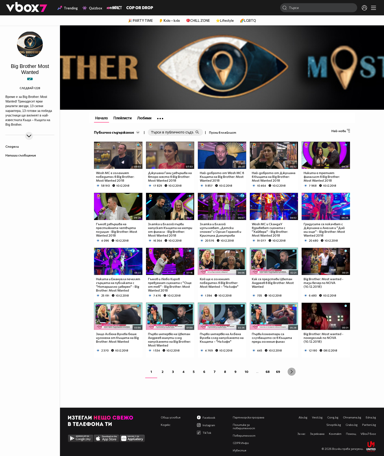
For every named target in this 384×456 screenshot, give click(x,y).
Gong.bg (332, 417)
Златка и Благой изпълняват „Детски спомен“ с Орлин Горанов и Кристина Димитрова (220, 229)
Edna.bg (371, 417)
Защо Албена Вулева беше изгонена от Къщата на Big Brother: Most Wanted (117, 337)
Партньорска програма (248, 417)
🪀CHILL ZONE (198, 20)
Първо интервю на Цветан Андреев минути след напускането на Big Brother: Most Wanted (169, 339)
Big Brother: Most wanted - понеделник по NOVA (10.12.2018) (323, 337)
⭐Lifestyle (225, 20)
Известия (239, 450)
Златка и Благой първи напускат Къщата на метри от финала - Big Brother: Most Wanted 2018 (170, 229)
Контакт (335, 433)
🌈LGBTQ (248, 20)
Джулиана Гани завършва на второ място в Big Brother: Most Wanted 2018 (170, 176)
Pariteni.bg (369, 424)
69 (278, 371)
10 (246, 371)
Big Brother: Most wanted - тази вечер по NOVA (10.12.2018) (323, 282)
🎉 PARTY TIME (140, 20)
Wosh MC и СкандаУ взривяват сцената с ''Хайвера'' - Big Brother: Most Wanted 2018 (270, 229)
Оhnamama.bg (352, 417)
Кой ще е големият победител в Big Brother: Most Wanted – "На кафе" (219, 282)
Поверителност (244, 435)
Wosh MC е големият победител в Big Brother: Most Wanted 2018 (115, 176)
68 (268, 371)
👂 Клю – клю (169, 20)
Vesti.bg (317, 417)
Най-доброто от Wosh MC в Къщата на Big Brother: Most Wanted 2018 (222, 176)
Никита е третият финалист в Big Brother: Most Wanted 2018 (322, 176)
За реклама (317, 433)
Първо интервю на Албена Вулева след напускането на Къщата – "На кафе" (222, 337)
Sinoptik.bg (333, 424)
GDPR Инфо (241, 443)
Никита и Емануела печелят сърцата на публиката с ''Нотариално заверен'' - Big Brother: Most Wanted (118, 284)
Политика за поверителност (244, 426)
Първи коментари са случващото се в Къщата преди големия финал (272, 337)
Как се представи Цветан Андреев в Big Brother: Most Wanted (273, 282)
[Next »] (292, 372)
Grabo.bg (352, 424)
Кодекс (165, 424)
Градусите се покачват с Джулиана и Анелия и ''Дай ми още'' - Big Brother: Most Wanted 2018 (324, 229)
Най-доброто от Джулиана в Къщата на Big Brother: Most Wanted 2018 (273, 176)
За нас (301, 433)
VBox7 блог (368, 433)
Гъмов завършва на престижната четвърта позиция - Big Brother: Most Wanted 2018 (116, 229)
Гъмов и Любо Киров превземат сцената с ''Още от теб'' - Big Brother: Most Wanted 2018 (170, 284)
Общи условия (170, 417)
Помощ (351, 433)
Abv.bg (303, 417)
